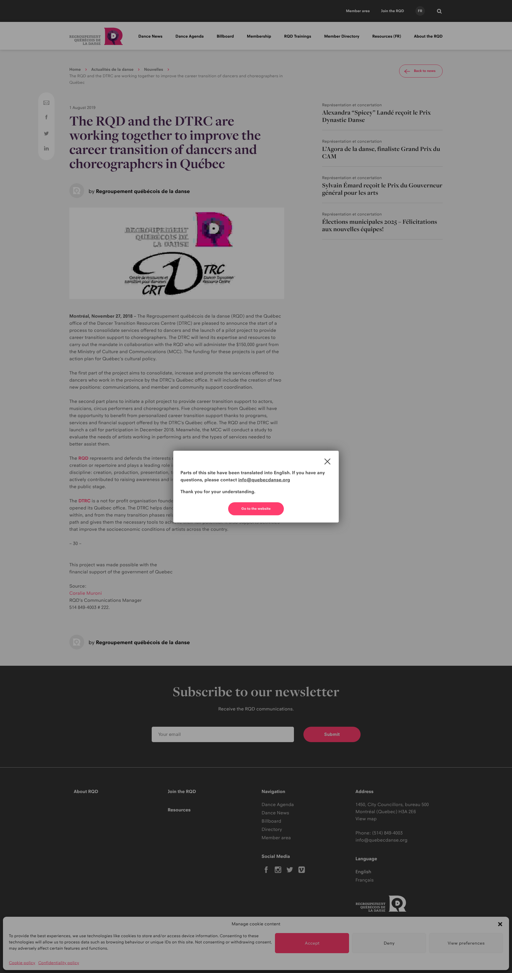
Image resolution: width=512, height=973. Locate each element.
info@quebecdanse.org (264, 480)
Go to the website (256, 508)
